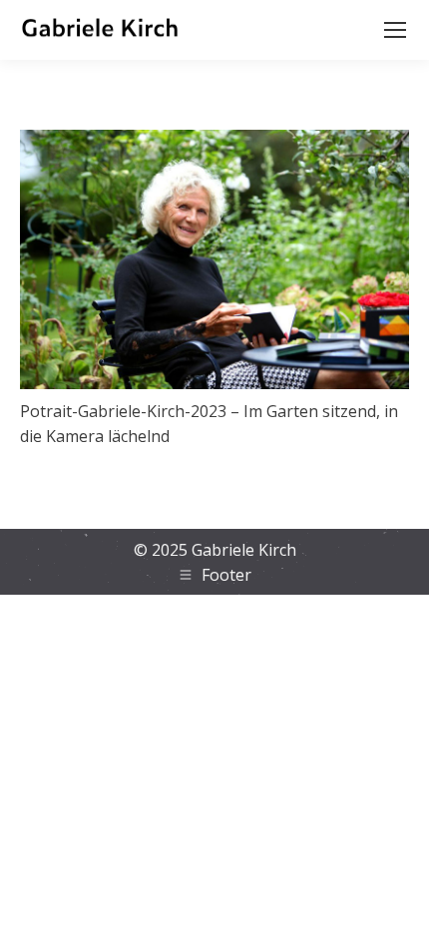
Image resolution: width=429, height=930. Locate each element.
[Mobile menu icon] (395, 30)
